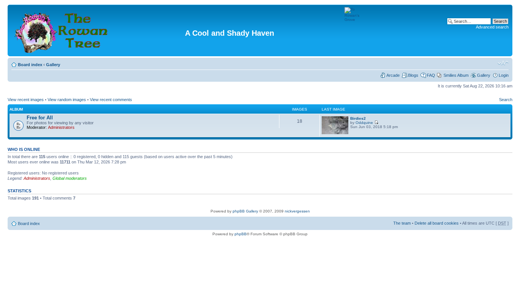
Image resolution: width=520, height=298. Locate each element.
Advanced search (492, 27)
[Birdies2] (335, 133)
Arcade (393, 75)
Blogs (413, 75)
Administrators (61, 127)
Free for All (40, 117)
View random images (67, 99)
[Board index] (62, 30)
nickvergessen (297, 211)
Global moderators (70, 178)
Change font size (503, 63)
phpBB (240, 234)
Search (505, 99)
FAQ (431, 75)
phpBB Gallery (245, 211)
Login (504, 75)
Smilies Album (456, 75)
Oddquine (364, 122)
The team (402, 223)
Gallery (53, 64)
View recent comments (111, 99)
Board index (30, 64)
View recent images (26, 99)
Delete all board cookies (437, 223)
